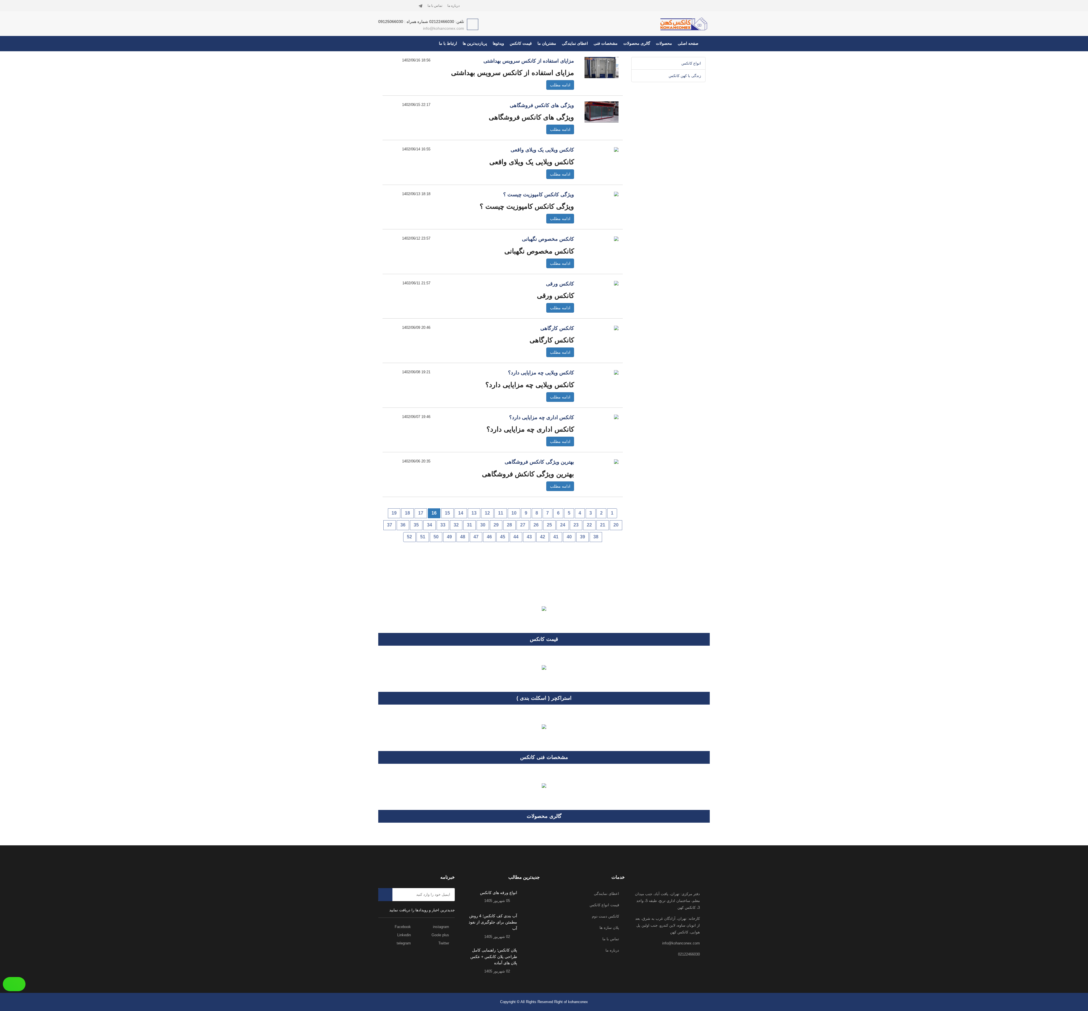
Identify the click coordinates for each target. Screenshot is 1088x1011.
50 (436, 536)
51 (422, 536)
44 (515, 536)
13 (474, 513)
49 (449, 536)
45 (502, 536)
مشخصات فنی (606, 43)
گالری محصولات (636, 43)
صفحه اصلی (688, 43)
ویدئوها (498, 43)
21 (602, 524)
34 (429, 524)
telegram (404, 943)
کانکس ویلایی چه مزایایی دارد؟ (541, 373)
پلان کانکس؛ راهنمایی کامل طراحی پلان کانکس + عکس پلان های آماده (493, 956)
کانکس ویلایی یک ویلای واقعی (542, 150)
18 (407, 513)
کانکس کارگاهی (557, 328)
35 (416, 524)
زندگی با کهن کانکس (685, 76)
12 (487, 513)
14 (460, 513)
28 (509, 524)
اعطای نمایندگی (575, 43)
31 (469, 524)
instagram (441, 927)
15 (447, 513)
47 (476, 536)
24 (562, 524)
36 (402, 524)
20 (616, 524)
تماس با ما (435, 6)
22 (589, 524)
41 (555, 536)
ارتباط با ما (448, 43)
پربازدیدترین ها (475, 43)
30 (482, 524)
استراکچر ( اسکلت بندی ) (544, 698)
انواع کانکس (691, 63)
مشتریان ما (546, 43)
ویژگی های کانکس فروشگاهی (542, 105)
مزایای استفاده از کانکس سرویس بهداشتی (528, 61)
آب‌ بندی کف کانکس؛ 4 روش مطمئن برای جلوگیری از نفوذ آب (493, 922)
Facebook (403, 927)
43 (529, 536)
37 (389, 524)
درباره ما (453, 6)
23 (576, 524)
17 (420, 513)
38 (595, 536)
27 (522, 524)
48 (462, 536)
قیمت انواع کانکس (604, 905)
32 (456, 524)
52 (409, 536)
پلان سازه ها (609, 927)
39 (582, 536)
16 (434, 513)
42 (542, 536)
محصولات (664, 43)
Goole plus (441, 935)
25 (549, 524)
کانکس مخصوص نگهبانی (548, 239)
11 (500, 513)
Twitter (444, 943)
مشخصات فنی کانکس (544, 757)
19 (394, 513)
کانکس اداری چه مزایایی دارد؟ (541, 417)
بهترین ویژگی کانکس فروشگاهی (539, 462)
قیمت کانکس (521, 43)
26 (536, 524)
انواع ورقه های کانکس (498, 892)
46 (489, 536)
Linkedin (404, 935)
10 (514, 513)
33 (442, 524)
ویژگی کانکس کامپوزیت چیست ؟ (538, 194)
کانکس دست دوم (605, 916)
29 (496, 524)
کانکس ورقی (560, 284)
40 (569, 536)
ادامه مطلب (560, 85)
